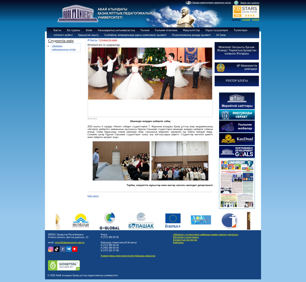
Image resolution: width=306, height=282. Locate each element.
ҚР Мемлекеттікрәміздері (247, 67)
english (255, 19)
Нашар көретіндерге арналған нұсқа (211, 2)
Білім (89, 30)
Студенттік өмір (108, 40)
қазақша (236, 19)
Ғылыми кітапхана (166, 30)
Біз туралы (73, 30)
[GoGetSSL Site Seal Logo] (64, 269)
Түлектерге (240, 30)
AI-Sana (221, 34)
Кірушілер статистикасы (186, 237)
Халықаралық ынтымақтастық (116, 30)
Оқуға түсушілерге (216, 30)
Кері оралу (93, 196)
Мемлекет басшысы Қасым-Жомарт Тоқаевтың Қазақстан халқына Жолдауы (236, 50)
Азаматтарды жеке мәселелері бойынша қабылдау (128, 255)
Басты (57, 30)
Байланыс (178, 242)
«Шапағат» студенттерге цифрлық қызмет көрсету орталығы (205, 234)
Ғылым (145, 30)
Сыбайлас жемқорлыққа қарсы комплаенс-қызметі (135, 34)
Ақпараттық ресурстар (185, 240)
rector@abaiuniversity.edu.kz (70, 242)
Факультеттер (191, 30)
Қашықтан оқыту (88, 34)
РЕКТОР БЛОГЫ (237, 80)
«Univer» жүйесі (63, 34)
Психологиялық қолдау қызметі (191, 34)
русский (246, 19)
